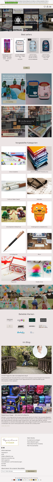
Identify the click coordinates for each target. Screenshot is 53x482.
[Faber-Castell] (32, 320)
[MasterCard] (14, 480)
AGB (2, 454)
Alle (26, 67)
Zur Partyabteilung (26, 298)
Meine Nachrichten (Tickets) (35, 443)
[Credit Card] (29, 480)
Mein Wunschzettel (32, 445)
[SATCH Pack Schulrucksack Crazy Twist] (46, 45)
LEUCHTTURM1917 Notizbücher (39, 171)
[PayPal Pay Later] (36, 480)
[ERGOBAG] (21, 320)
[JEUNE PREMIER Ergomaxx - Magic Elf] (20, 45)
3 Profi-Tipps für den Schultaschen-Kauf (14, 376)
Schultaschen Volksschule (13, 227)
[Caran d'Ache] (10, 320)
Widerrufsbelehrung (7, 456)
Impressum (4, 452)
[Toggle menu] (50, 6)
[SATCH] (21, 332)
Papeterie (13, 282)
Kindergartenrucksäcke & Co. (39, 227)
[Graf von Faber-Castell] (10, 326)
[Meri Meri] (43, 326)
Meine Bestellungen (33, 442)
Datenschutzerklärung (7, 458)
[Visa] (16, 480)
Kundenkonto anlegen (33, 440)
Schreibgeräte (14, 254)
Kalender (39, 199)
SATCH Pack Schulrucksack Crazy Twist (46, 56)
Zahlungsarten (5, 460)
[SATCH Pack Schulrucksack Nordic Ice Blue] (33, 45)
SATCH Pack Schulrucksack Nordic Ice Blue (33, 56)
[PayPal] (31, 480)
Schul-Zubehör (13, 171)
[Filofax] (43, 320)
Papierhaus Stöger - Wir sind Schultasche (15, 415)
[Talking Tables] (32, 332)
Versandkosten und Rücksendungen (11, 462)
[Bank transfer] (12, 480)
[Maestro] (21, 480)
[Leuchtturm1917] (32, 326)
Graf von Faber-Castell (13, 199)
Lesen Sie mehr (5, 383)
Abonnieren (31, 471)
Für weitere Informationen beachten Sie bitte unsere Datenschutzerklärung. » (33, 2)
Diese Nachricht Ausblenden (11, 2)
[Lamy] (21, 326)
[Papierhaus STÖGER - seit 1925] (4, 6)
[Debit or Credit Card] (34, 480)
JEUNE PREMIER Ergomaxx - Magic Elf (20, 56)
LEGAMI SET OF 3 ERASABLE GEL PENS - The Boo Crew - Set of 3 (7, 56)
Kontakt (3, 463)
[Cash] (23, 480)
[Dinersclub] (38, 480)
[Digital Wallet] (26, 480)
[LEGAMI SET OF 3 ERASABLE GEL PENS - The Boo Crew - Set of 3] (7, 45)
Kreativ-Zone (39, 282)
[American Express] (19, 480)
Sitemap (3, 465)
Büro (39, 254)
